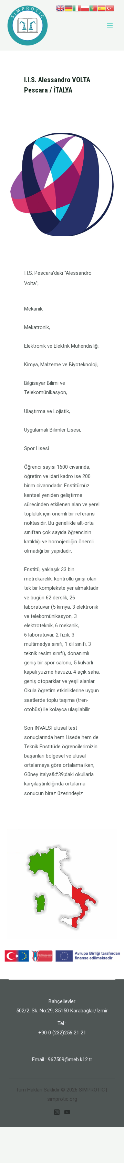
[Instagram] (57, 1112)
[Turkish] (110, 8)
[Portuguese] (93, 8)
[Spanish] (101, 8)
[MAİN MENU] (110, 25)
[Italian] (77, 8)
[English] (60, 8)
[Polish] (85, 8)
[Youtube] (67, 1112)
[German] (68, 8)
